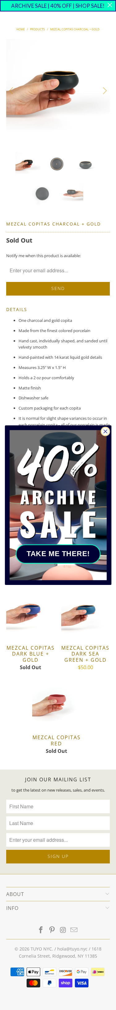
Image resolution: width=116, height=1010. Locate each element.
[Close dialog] (105, 431)
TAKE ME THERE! (57, 553)
